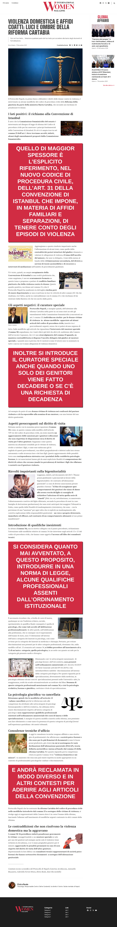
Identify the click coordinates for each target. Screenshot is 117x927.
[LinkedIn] (74, 45)
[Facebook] (70, 45)
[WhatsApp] (77, 45)
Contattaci (15, 3)
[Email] (81, 45)
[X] (72, 45)
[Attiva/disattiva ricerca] (114, 3)
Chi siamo (6, 3)
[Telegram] (79, 45)
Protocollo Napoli (17, 99)
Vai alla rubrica (108, 85)
